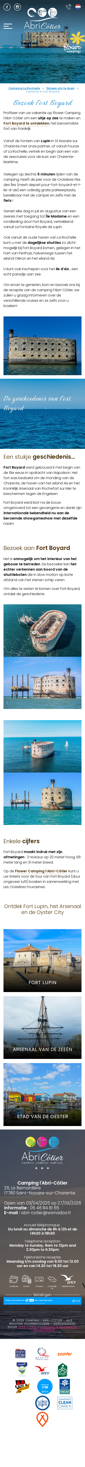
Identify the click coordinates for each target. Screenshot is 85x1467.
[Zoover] (65, 1354)
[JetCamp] (42, 1420)
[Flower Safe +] (42, 1403)
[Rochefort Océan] (20, 1354)
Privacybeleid (44, 1330)
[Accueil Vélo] (62, 1370)
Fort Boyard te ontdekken (26, 123)
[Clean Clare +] (65, 1403)
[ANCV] (42, 1371)
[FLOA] (45, 1387)
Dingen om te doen (60, 88)
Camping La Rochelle (24, 88)
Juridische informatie (59, 1327)
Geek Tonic (27, 1327)
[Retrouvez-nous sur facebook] (7, 7)
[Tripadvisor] (20, 1403)
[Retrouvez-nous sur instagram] (17, 7)
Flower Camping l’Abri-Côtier (41, 871)
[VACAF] (64, 1387)
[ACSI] (23, 1387)
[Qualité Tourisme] (42, 1354)
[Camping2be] (22, 1370)
